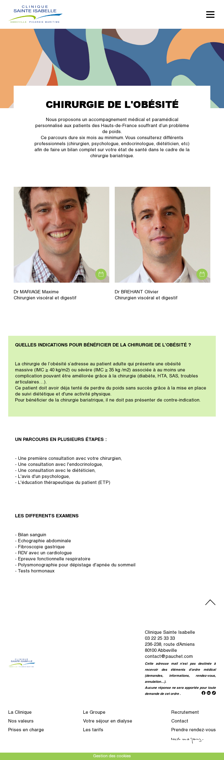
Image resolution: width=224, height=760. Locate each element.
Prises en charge (26, 730)
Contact (179, 721)
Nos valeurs (21, 721)
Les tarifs (93, 730)
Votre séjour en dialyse (107, 721)
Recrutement (185, 712)
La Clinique (20, 712)
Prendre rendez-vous (193, 730)
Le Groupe (94, 712)
